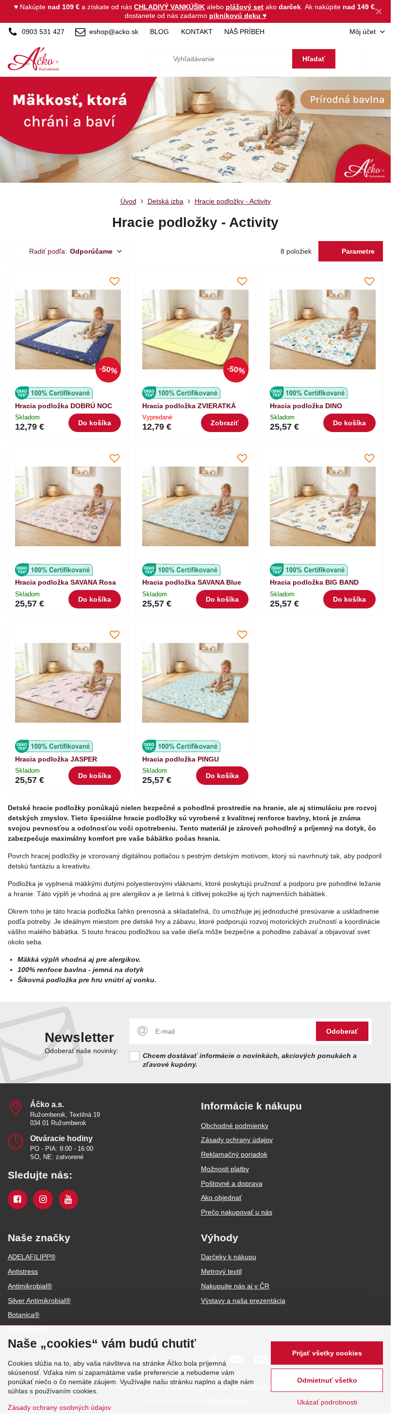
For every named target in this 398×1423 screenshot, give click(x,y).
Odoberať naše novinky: (81, 1051)
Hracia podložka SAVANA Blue (191, 582)
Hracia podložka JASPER (56, 759)
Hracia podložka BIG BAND (314, 582)
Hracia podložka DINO (306, 406)
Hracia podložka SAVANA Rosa (65, 582)
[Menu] (379, 59)
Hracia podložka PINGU (180, 759)
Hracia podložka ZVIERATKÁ (189, 406)
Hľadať (313, 59)
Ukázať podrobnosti (327, 1402)
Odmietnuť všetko (327, 1380)
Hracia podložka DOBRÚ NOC (63, 406)
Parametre (357, 251)
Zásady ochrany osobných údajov (59, 1407)
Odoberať (342, 1031)
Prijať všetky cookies (327, 1353)
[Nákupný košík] (355, 59)
